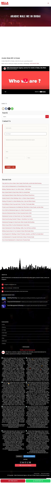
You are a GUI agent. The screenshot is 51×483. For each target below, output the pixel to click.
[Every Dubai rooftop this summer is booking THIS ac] (13, 393)
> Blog (3, 338)
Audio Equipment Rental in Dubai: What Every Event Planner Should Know (18, 195)
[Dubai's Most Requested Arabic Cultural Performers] (37, 442)
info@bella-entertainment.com (10, 284)
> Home (3, 324)
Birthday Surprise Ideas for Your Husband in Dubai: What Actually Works (18, 231)
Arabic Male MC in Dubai (11, 58)
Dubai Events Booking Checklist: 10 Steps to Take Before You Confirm (17, 219)
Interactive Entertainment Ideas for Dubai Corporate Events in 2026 (16, 213)
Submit (9, 167)
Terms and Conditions (45, 473)
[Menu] (48, 3)
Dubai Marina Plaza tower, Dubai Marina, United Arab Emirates (16, 291)
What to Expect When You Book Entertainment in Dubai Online (15, 225)
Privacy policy (36, 473)
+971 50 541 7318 (34, 63)
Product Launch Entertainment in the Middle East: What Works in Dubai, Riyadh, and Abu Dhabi (22, 207)
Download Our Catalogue (26, 465)
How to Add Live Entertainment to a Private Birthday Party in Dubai (16, 186)
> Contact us (4, 335)
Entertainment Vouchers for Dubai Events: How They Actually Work (16, 216)
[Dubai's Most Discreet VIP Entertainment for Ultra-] (13, 418)
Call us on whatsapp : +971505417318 (11, 287)
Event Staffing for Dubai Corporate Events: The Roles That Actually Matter (18, 204)
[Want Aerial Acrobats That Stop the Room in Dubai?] (37, 418)
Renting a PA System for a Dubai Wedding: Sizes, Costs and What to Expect (18, 201)
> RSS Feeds (4, 340)
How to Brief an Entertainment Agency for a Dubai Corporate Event (16, 210)
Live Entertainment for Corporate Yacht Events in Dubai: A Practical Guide (18, 237)
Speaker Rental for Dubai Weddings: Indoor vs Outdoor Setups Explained (18, 198)
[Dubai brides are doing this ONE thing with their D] (37, 393)
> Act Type (4, 329)
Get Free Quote (12, 480)
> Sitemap (4, 343)
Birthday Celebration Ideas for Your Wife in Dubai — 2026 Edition (16, 189)
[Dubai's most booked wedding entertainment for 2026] (37, 369)
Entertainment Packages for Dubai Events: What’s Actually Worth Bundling (18, 222)
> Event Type (4, 332)
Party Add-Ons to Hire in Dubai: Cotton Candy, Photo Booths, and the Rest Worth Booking (21, 183)
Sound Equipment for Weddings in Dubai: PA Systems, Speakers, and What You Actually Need (22, 234)
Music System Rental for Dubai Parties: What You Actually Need (16, 192)
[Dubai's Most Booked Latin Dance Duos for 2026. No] (13, 442)
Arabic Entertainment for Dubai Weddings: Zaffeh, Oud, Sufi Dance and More (19, 228)
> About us (4, 327)
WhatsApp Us (39, 480)
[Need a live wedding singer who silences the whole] (13, 369)
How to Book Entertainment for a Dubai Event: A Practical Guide (16, 240)
